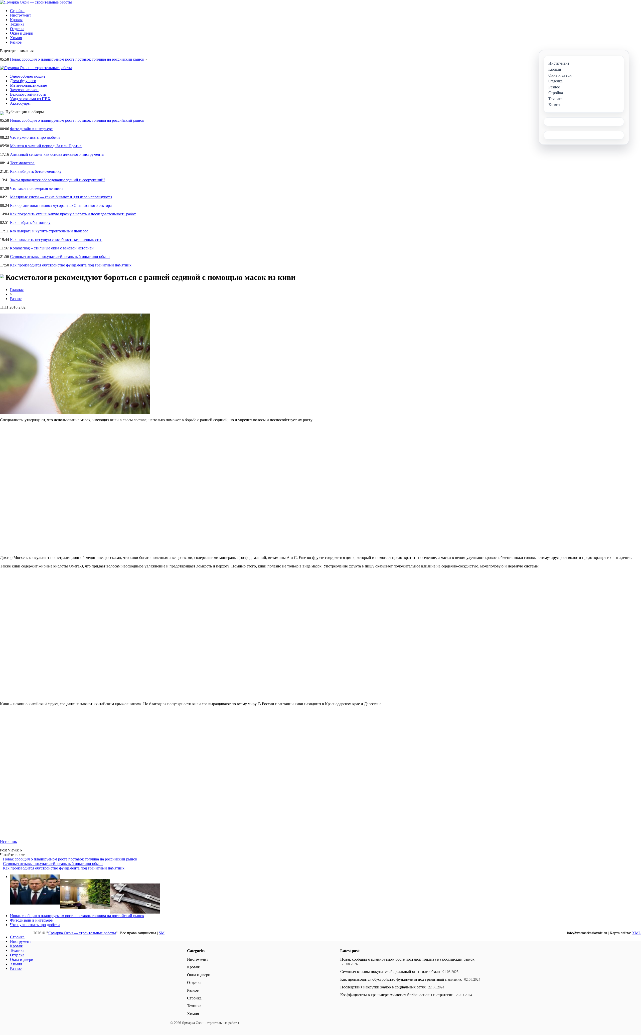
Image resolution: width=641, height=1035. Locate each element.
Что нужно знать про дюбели (35, 137)
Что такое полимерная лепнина (36, 188)
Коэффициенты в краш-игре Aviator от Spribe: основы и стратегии (396, 995)
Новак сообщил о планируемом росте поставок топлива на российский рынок (77, 59)
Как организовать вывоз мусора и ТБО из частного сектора (61, 205)
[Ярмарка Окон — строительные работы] (36, 2)
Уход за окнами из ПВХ (30, 99)
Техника (17, 24)
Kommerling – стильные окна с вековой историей (52, 248)
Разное (16, 42)
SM (162, 933)
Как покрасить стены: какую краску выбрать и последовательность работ (73, 214)
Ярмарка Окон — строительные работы (82, 933)
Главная (17, 289)
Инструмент (20, 15)
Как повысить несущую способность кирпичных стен (56, 239)
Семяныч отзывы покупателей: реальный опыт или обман (60, 256)
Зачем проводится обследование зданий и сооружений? (57, 180)
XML (636, 933)
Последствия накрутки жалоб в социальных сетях (383, 987)
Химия (16, 38)
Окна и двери (21, 33)
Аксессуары (20, 103)
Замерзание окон (24, 90)
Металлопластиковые (28, 85)
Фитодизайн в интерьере (31, 129)
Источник (8, 841)
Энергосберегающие (27, 76)
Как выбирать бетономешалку (36, 171)
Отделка (17, 29)
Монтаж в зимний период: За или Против (46, 146)
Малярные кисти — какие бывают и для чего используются (61, 197)
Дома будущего (23, 81)
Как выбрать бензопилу (30, 222)
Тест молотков (22, 163)
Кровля (16, 20)
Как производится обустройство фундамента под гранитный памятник (70, 265)
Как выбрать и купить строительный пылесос (49, 231)
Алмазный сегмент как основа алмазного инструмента (57, 154)
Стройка (17, 11)
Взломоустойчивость (28, 94)
